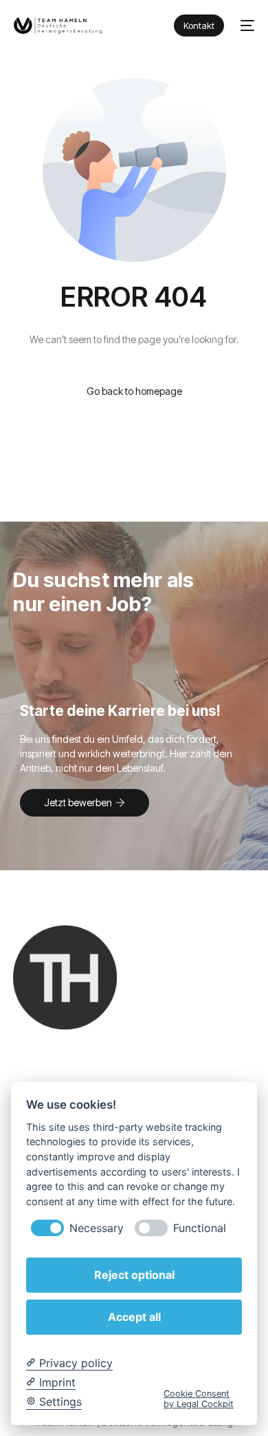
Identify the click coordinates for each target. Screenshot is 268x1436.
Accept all (134, 1317)
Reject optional (134, 1275)
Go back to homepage (134, 391)
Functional (199, 1228)
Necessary (96, 1228)
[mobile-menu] (246, 25)
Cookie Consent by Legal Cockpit (199, 1398)
